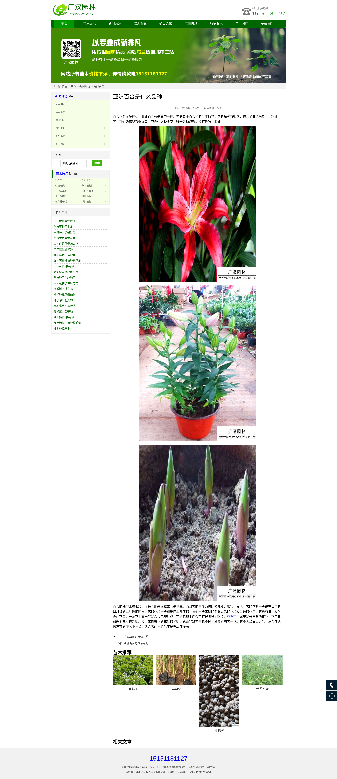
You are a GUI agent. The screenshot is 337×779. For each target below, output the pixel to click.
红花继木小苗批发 (64, 254)
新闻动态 (61, 96)
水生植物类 (61, 196)
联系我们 (267, 23)
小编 (204, 108)
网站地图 (130, 772)
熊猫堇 (133, 689)
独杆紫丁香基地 (63, 311)
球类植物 (86, 201)
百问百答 (98, 86)
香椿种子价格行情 (64, 232)
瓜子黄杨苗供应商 (64, 221)
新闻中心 (60, 104)
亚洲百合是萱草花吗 (136, 643)
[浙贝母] (219, 691)
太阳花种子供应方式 (66, 283)
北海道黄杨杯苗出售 (66, 271)
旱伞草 (176, 689)
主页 (64, 23)
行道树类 (60, 185)
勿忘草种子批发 (63, 226)
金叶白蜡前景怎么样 (66, 243)
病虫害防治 (61, 128)
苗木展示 (89, 23)
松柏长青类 (87, 191)
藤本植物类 (87, 185)
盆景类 (58, 180)
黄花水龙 (262, 689)
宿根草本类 (61, 191)
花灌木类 (86, 180)
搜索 (97, 163)
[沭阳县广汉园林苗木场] (100, 10)
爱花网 (183, 772)
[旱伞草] (176, 670)
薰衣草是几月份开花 (136, 636)
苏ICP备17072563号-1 (199, 772)
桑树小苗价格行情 (64, 305)
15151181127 (269, 14)
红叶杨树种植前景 (64, 317)
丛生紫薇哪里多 (63, 249)
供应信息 (191, 23)
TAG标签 (150, 772)
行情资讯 (216, 23)
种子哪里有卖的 (63, 300)
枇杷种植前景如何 (64, 294)
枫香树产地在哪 (63, 288)
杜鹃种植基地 (62, 328)
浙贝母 (219, 730)
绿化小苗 (86, 196)
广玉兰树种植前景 (64, 266)
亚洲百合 (233, 616)
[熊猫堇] (133, 670)
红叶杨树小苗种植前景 (67, 322)
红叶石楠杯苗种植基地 (67, 260)
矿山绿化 (165, 23)
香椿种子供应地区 (64, 277)
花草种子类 (61, 201)
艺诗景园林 (173, 772)
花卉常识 (60, 144)
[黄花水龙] (262, 670)
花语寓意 (60, 136)
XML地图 (140, 772)
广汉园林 (241, 23)
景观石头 (140, 23)
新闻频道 (115, 23)
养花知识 (60, 120)
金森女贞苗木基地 (64, 238)
